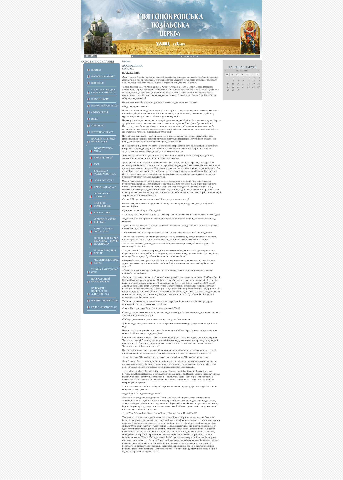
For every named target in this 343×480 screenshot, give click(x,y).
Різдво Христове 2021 (104, 307)
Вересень (242, 70)
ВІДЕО (94, 119)
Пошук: (91, 56)
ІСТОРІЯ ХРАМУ (100, 99)
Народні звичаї (103, 157)
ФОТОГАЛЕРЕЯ (99, 112)
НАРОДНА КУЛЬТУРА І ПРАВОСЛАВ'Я (103, 140)
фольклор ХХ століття (102, 195)
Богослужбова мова (103, 149)
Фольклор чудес (104, 180)
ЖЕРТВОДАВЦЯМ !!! (102, 132)
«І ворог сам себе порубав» (105, 220)
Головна (126, 61)
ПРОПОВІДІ (97, 83)
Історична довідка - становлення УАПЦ (103, 91)
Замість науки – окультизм (104, 230)
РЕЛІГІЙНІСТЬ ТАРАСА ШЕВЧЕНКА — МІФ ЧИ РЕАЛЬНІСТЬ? (106, 241)
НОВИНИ (96, 69)
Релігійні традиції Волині (105, 252)
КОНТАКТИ (97, 125)
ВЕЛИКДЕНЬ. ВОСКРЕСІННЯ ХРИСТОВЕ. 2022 (100, 291)
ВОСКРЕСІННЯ (102, 212)
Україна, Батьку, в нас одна (104, 270)
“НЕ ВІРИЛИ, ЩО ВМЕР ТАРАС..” (106, 261)
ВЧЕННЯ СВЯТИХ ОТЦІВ (104, 300)
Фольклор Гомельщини (102, 204)
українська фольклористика (105, 172)
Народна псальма (105, 187)
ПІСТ (96, 164)
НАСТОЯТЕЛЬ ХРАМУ (103, 76)
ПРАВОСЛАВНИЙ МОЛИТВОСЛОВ (100, 280)
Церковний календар (104, 105)
